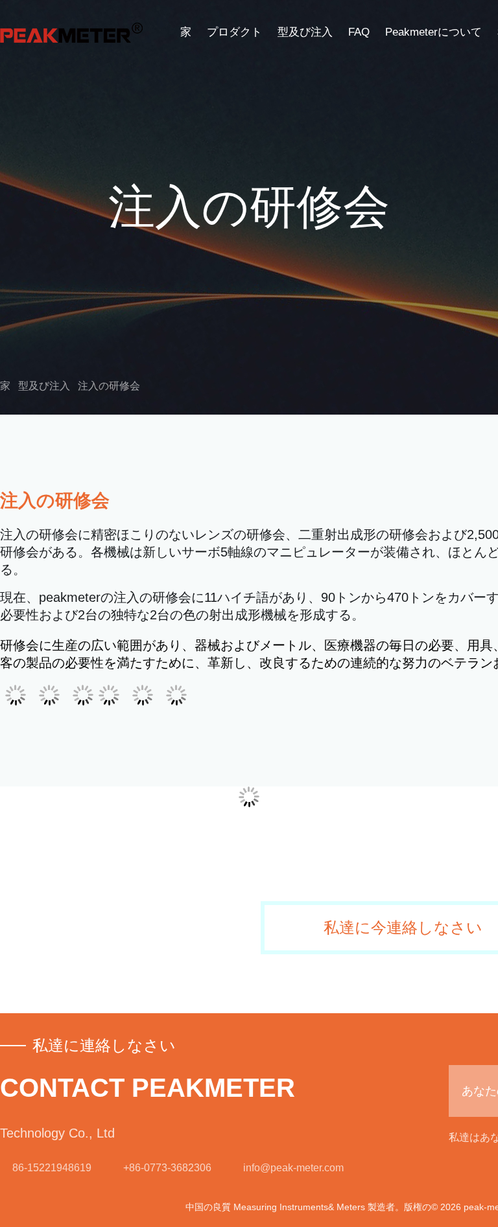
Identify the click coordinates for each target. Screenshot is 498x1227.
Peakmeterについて (433, 32)
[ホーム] (71, 32)
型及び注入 (305, 32)
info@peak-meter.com (293, 1167)
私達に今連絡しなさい (403, 927)
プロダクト (234, 32)
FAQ (359, 32)
